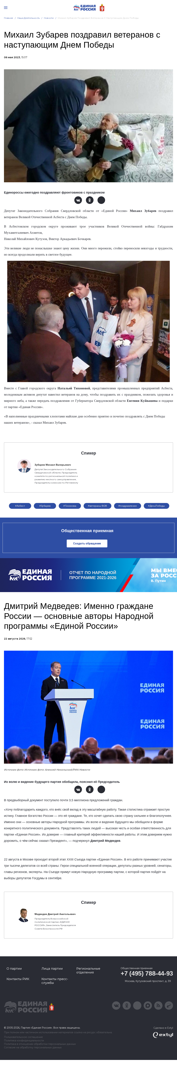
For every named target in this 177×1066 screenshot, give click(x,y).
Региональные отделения (88, 970)
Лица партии (52, 969)
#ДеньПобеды (156, 505)
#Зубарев (45, 505)
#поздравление (127, 505)
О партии (14, 969)
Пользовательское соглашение (23, 1037)
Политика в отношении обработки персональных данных (40, 1044)
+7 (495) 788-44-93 (147, 973)
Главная (8, 18)
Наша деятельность (28, 18)
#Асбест (20, 505)
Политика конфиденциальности (24, 1040)
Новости (49, 18)
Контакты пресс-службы (54, 981)
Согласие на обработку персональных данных (33, 1047)
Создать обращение (87, 543)
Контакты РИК (18, 979)
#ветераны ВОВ (97, 505)
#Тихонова (69, 505)
